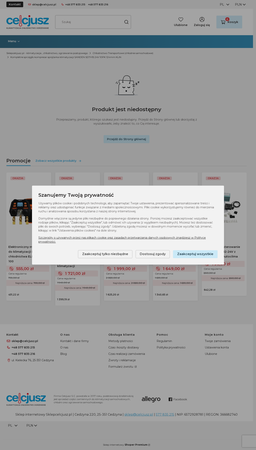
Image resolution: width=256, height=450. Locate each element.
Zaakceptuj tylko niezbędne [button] (105, 254)
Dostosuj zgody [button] (153, 254)
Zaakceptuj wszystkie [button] (195, 254)
